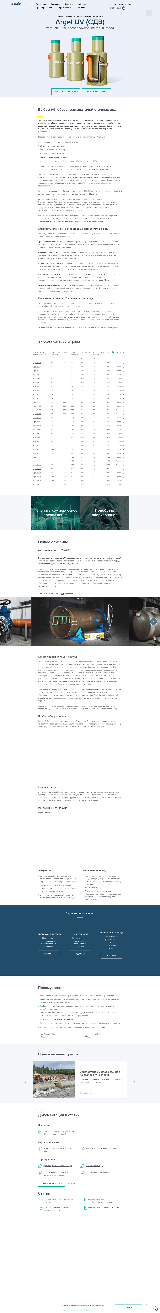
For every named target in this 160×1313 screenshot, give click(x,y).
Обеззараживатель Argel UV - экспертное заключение (56, 1173)
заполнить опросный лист (65, 92)
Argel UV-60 (37, 433)
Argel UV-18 (36, 402)
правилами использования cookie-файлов (77, 1310)
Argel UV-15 (36, 398)
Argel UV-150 (37, 465)
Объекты (82, 4)
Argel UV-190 (37, 481)
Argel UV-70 (37, 437)
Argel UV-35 (37, 418)
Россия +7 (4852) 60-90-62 (121, 4)
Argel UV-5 (36, 378)
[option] (80, 621)
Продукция (41, 4)
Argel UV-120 (37, 453)
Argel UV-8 (36, 386)
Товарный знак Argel (94, 1166)
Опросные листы (65, 8)
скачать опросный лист (96, 92)
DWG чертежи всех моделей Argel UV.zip (57, 1149)
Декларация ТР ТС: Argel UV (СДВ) (57, 1166)
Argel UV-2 (36, 367)
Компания (55, 4)
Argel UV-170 (37, 473)
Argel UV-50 (37, 430)
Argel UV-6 (36, 382)
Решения (69, 4)
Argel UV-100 (37, 449)
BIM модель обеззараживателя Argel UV (101, 1149)
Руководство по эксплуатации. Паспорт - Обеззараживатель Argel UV (60, 1132)
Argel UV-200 (37, 484)
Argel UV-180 (37, 477)
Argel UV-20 (37, 406)
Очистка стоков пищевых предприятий (104, 1207)
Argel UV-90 (37, 445)
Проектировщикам (44, 8)
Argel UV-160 (37, 469)
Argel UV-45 (37, 426)
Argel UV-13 (36, 394)
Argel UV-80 (37, 441)
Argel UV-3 (36, 371)
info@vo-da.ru (115, 8)
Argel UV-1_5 (37, 363)
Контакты (82, 8)
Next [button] (153, 621)
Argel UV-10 (36, 390)
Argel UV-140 (37, 461)
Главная (60, 16)
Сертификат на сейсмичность (98, 1172)
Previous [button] (6, 621)
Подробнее (48, 954)
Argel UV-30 (37, 414)
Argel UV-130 (37, 457)
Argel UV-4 (36, 375)
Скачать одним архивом (52, 1183)
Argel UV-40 (37, 422)
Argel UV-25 (37, 410)
